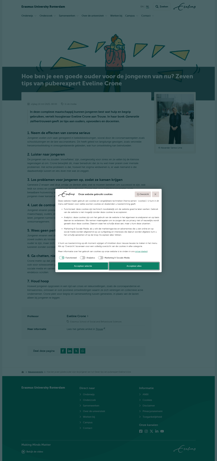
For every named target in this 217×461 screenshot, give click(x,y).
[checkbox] (67, 257)
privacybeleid (141, 251)
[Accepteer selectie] (155, 194)
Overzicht (144, 194)
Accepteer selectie (83, 266)
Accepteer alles (134, 266)
